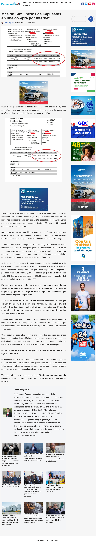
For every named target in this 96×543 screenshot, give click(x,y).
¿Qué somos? (53, 540)
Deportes (54, 2)
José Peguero (9, 23)
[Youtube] (89, 4)
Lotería (26, 5)
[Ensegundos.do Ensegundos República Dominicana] (10, 3)
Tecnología (66, 2)
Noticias (27, 2)
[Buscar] (90, 19)
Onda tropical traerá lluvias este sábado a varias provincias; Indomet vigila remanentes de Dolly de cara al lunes (33, 518)
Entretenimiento (40, 2)
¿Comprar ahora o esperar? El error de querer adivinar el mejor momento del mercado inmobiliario (10, 520)
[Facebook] (82, 4)
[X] (86, 4)
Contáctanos (39, 540)
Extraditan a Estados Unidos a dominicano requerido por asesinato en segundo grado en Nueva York (10, 461)
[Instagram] (93, 4)
